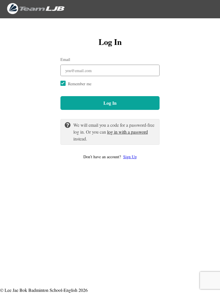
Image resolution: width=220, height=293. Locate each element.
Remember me (79, 83)
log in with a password (127, 132)
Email (65, 59)
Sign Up (130, 156)
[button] (110, 156)
